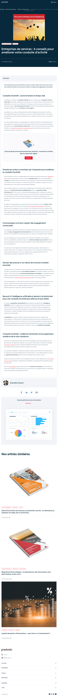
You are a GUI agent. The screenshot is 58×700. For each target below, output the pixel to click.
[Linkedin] (26, 392)
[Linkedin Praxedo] (51, 694)
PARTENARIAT (5, 667)
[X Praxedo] (53, 694)
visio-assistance (12, 366)
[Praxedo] (5, 2)
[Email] (37, 392)
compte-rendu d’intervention (22, 277)
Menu (54, 2)
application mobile (9, 344)
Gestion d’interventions (23, 9)
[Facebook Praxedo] (49, 694)
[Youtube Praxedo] (55, 694)
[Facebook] (21, 392)
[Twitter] (32, 392)
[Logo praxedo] (29, 650)
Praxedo (2, 9)
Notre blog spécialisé (11, 9)
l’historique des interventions (36, 206)
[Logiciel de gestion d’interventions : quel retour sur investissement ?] (29, 604)
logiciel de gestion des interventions (21, 128)
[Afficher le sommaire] (29, 78)
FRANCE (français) (7, 657)
